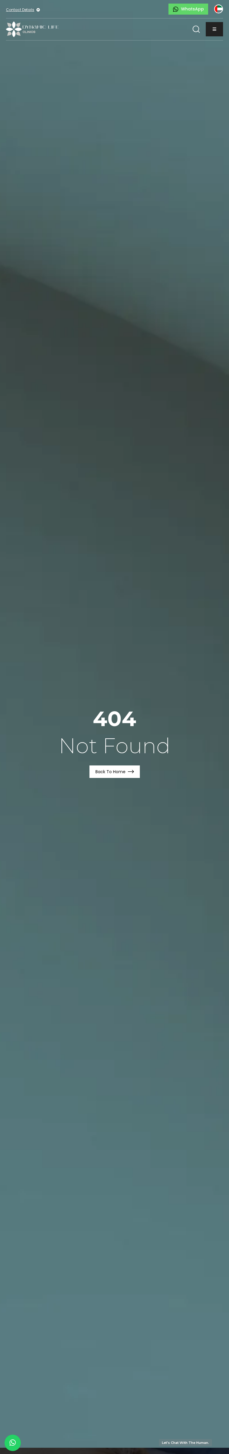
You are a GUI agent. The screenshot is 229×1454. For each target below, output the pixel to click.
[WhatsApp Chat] (12, 1443)
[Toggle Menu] (214, 29)
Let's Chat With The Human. (185, 1443)
